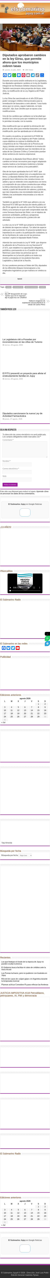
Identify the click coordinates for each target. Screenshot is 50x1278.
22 (38, 713)
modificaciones (31, 287)
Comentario (8, 440)
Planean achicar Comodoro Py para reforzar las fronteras (24, 985)
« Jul (3, 722)
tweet (20, 279)
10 (5, 710)
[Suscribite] (47, 638)
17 (5, 713)
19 (18, 713)
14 (32, 710)
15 (38, 710)
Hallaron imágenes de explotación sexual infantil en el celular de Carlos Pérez (33, 301)
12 (18, 710)
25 (12, 717)
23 (45, 713)
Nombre (6, 461)
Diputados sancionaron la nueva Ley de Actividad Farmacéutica (22, 414)
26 (18, 717)
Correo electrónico (11, 469)
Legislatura (18, 287)
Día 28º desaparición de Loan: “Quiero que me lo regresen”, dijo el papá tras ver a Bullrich (16, 294)
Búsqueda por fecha (9, 855)
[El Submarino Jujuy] (25, 10)
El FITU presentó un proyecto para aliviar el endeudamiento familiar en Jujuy (24, 374)
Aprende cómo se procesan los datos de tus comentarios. (24, 492)
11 (12, 710)
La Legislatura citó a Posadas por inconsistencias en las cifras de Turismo (22, 340)
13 (25, 710)
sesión (42, 287)
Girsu (9, 287)
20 (25, 713)
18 (12, 713)
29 (38, 717)
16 (45, 710)
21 (32, 713)
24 (5, 717)
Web (4, 476)
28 (32, 717)
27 (25, 717)
